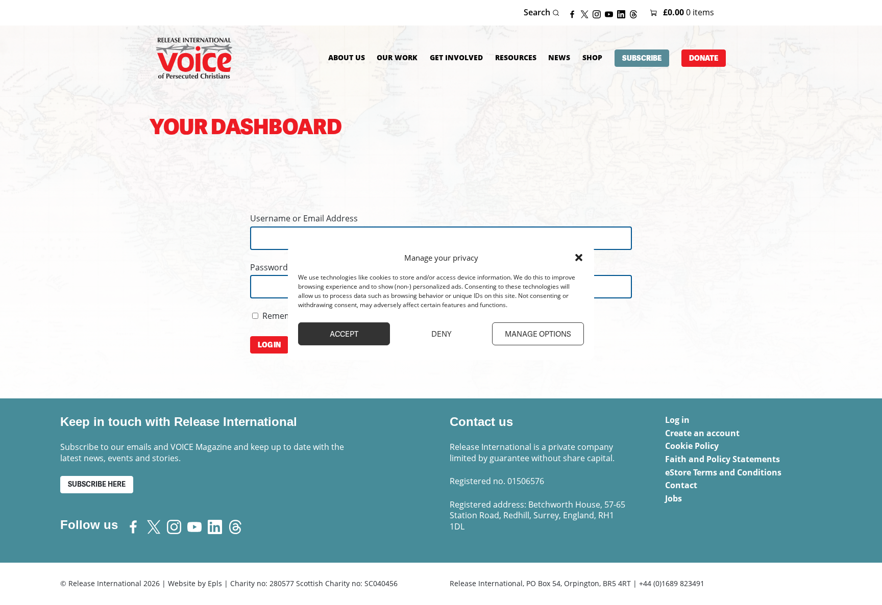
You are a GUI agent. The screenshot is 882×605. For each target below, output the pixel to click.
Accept (344, 334)
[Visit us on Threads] (635, 13)
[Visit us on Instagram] (599, 13)
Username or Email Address (304, 218)
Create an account (702, 433)
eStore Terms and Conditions (723, 472)
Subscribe (642, 58)
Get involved (456, 57)
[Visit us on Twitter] (586, 13)
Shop (592, 57)
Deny (441, 334)
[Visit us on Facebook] (574, 13)
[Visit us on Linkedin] (623, 13)
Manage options (538, 334)
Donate (703, 58)
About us (346, 57)
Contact (681, 485)
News (559, 57)
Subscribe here (97, 484)
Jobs (673, 498)
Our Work (397, 57)
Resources (515, 57)
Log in (677, 419)
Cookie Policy (692, 445)
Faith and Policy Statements (722, 459)
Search (538, 12)
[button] (579, 258)
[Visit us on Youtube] (611, 13)
